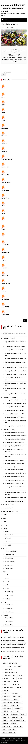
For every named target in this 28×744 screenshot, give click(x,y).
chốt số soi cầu (13, 663)
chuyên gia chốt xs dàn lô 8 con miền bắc (15, 403)
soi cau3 (20, 678)
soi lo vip (5, 720)
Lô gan (3, 205)
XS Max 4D (4, 136)
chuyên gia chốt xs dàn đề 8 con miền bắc (16, 374)
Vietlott (3, 120)
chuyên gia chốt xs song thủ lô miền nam (15, 497)
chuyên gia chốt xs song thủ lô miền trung (15, 460)
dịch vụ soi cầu (18, 666)
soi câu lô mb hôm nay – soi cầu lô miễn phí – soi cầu (13, 8)
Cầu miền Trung (5, 198)
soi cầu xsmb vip (7, 708)
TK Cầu (5, 548)
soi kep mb (5, 714)
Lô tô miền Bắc (5, 268)
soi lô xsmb (14, 723)
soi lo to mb (6, 717)
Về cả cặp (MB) (5, 174)
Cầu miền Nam (5, 190)
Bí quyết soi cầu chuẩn (9, 504)
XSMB (2, 89)
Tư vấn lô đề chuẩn (8, 508)
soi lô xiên (5, 723)
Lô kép (3, 221)
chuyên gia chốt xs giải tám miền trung (15, 442)
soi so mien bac (18, 726)
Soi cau (13, 678)
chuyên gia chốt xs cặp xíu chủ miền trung (16, 435)
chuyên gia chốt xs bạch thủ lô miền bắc (15, 358)
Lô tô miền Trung (5, 283)
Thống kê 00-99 (14, 55)
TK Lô (4, 572)
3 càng (4, 663)
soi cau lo (5, 684)
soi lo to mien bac (17, 717)
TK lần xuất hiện (5, 252)
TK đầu (3, 229)
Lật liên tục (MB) (5, 167)
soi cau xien (6, 690)
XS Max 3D (4, 151)
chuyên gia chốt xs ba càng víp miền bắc (15, 346)
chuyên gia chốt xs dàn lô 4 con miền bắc (15, 394)
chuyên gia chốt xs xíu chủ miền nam (14, 501)
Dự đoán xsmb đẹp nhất (9, 397)
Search (3, 74)
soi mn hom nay (7, 726)
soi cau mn (18, 687)
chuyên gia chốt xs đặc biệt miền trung (15, 439)
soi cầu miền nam (7, 702)
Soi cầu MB (15, 699)
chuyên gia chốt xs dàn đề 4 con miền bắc (16, 367)
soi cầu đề (5, 711)
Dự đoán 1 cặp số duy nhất (10, 672)
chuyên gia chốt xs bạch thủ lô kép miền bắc (14, 644)
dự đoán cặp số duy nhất (9, 675)
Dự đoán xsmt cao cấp (9, 429)
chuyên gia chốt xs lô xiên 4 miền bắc (14, 414)
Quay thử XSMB (5, 299)
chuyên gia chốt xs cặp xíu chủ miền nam (15, 473)
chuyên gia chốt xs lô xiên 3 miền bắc (14, 410)
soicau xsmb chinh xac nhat (10, 693)
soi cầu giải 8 (6, 699)
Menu (6, 20)
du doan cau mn (7, 666)
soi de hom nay (15, 711)
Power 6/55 (4, 143)
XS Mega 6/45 (4, 128)
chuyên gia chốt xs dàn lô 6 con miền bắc (15, 400)
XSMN (3, 97)
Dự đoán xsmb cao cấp (9, 338)
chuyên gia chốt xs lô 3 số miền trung (14, 446)
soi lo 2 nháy (14, 714)
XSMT (3, 104)
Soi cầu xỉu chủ (18, 708)
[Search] (25, 320)
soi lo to (23, 714)
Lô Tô (4, 602)
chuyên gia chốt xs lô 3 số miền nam (14, 483)
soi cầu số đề (17, 702)
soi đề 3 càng (12, 729)
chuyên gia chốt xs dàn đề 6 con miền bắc (16, 371)
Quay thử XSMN (5, 314)
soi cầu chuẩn (16, 696)
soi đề (4, 729)
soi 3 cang (5, 678)
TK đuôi (3, 237)
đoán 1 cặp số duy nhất (9, 732)
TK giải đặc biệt (5, 244)
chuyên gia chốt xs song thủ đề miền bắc (15, 417)
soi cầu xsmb (14, 705)
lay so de (21, 675)
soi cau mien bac (15, 684)
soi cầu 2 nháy (6, 696)
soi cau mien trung (8, 687)
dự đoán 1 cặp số (7, 669)
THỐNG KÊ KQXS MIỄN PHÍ (10, 511)
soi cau (5, 742)
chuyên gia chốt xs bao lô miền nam (14, 469)
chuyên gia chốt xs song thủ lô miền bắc (15, 426)
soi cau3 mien (6, 681)
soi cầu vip (5, 705)
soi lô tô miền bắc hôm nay (17, 720)
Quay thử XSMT (5, 306)
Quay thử (3, 291)
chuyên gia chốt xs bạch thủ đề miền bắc (15, 350)
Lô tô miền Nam (5, 275)
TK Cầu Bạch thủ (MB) (6, 159)
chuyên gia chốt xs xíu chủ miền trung (14, 463)
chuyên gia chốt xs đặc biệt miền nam (14, 476)
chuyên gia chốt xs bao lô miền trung (14, 432)
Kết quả (3, 112)
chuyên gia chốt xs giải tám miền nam (14, 480)
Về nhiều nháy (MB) (6, 182)
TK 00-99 (3, 260)
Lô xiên (3, 213)
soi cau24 (15, 681)
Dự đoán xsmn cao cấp (9, 467)
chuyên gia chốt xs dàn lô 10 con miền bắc (14, 640)
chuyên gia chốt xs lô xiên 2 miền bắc (14, 407)
